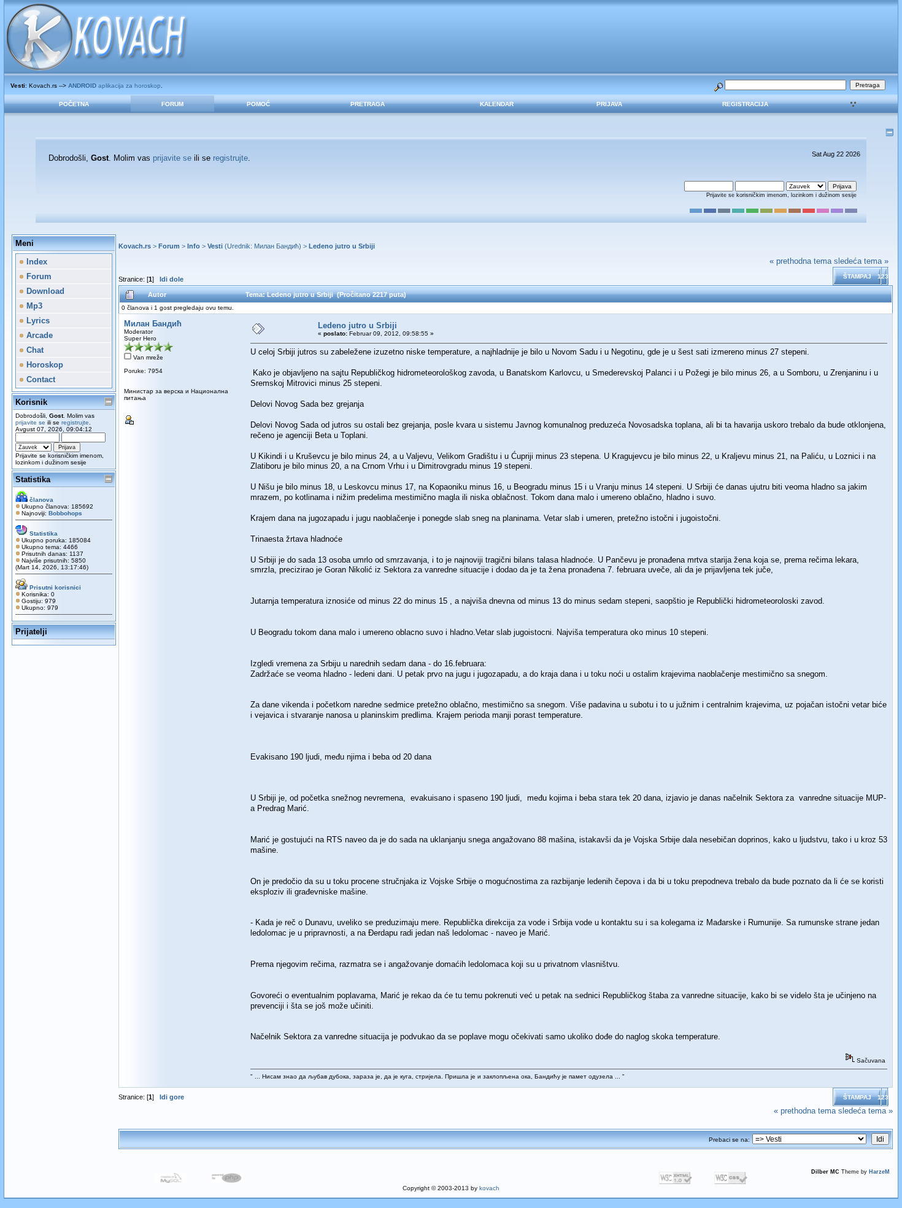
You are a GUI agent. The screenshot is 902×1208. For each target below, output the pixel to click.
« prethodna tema (800, 261)
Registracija (745, 104)
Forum (172, 104)
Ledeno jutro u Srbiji (342, 246)
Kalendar (497, 104)
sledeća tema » (861, 261)
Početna (74, 104)
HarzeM (879, 1172)
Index (35, 261)
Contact (39, 379)
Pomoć (258, 104)
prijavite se (172, 158)
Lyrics (37, 320)
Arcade (38, 335)
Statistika (32, 479)
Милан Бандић (276, 246)
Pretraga (367, 104)
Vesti (215, 246)
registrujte (230, 158)
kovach (489, 1188)
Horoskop (43, 364)
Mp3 (33, 305)
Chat (34, 350)
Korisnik (31, 402)
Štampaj (857, 276)
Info (193, 246)
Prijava (609, 104)
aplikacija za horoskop (114, 85)
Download (44, 291)
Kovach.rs (134, 246)
